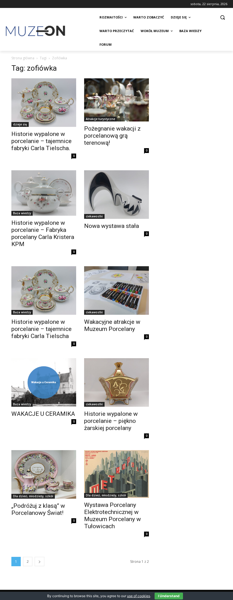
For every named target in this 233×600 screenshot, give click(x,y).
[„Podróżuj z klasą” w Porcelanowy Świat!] (43, 474)
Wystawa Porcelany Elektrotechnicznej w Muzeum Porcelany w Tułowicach (112, 516)
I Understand (169, 596)
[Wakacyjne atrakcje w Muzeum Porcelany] (116, 290)
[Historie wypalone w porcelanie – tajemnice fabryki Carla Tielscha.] (43, 102)
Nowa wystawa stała (111, 226)
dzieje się (20, 124)
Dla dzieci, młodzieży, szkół (33, 496)
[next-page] (39, 561)
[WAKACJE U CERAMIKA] (43, 382)
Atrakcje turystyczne (100, 119)
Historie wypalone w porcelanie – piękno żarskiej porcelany (111, 420)
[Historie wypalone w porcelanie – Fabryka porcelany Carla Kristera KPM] (43, 193)
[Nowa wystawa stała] (116, 194)
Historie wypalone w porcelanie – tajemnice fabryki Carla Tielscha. (41, 141)
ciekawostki (94, 216)
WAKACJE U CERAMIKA (43, 413)
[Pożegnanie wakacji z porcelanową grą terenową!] (116, 99)
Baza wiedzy (22, 213)
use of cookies (138, 596)
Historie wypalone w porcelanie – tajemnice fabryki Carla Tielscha (41, 328)
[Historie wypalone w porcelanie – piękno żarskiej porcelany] (116, 382)
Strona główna (22, 58)
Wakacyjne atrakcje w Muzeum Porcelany (112, 325)
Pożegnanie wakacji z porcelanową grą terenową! (112, 135)
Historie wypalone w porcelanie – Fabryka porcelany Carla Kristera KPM (42, 233)
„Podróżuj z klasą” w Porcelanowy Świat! (38, 509)
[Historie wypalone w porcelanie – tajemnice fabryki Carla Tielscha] (43, 290)
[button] (222, 17)
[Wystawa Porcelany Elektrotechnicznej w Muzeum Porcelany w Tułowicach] (116, 474)
